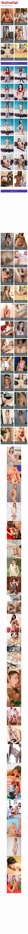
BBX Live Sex (14, 63)
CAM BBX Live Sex (14, 191)
